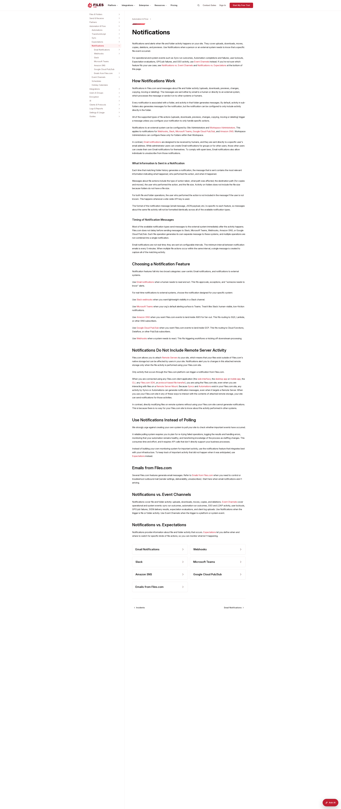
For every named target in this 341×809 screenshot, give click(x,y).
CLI (133, 382)
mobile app (235, 379)
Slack (96, 57)
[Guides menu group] (119, 116)
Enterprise (144, 5)
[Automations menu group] (119, 30)
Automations (97, 30)
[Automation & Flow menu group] (119, 26)
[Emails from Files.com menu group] (119, 73)
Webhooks (99, 53)
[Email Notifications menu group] (119, 50)
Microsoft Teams (101, 61)
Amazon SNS (99, 65)
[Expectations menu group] (119, 42)
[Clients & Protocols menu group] (119, 105)
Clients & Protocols (98, 105)
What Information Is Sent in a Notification (158, 163)
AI (90, 101)
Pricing (174, 5)
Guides (93, 116)
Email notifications (152, 142)
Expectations (97, 42)
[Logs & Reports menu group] (119, 109)
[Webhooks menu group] (119, 54)
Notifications (98, 46)
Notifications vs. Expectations (212, 65)
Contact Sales (209, 5)
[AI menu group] (119, 101)
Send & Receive (97, 18)
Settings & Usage (97, 112)
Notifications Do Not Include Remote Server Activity (179, 350)
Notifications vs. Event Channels (177, 65)
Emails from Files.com (103, 73)
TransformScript (99, 34)
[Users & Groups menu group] (119, 93)
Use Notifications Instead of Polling (164, 419)
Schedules (96, 81)
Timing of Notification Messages (153, 219)
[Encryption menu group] (119, 97)
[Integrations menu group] (119, 89)
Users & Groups (96, 93)
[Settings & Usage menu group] (119, 112)
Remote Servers (170, 357)
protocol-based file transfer (172, 382)
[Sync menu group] (119, 38)
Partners (93, 22)
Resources (160, 5)
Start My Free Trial (241, 5)
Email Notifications (102, 50)
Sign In (222, 5)
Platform (112, 5)
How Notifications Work (153, 80)
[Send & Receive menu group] (119, 18)
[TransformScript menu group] (119, 34)
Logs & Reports (96, 108)
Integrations (127, 5)
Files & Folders (96, 14)
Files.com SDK (148, 382)
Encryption (94, 97)
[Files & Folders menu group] (119, 14)
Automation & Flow (98, 26)
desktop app (221, 379)
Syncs (191, 386)
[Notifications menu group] (119, 46)
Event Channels (98, 77)
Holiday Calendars (100, 85)
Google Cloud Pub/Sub (104, 69)
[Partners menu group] (119, 22)
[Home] (95, 5)
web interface (204, 379)
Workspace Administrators (222, 127)
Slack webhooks (145, 299)
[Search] (198, 5)
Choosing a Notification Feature (161, 264)
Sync (94, 38)
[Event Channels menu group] (119, 77)
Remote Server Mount (167, 386)
